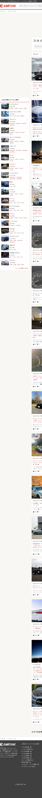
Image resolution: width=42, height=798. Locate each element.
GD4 (22, 202)
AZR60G (12, 123)
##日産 (35, 85)
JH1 (11, 257)
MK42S (17, 141)
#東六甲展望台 (37, 667)
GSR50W (24, 150)
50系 (22, 264)
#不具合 (37, 254)
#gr (34, 171)
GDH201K (12, 177)
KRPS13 (12, 132)
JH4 (21, 257)
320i (18, 210)
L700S (21, 168)
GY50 (20, 217)
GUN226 (18, 225)
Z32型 (11, 108)
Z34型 (20, 108)
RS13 (11, 134)
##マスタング (37, 586)
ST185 (11, 161)
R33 (14, 116)
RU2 (19, 233)
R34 (18, 116)
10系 (11, 264)
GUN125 (12, 225)
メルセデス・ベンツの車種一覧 (30, 764)
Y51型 (16, 217)
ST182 (11, 159)
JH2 (14, 257)
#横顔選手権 (36, 543)
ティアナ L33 (36, 664)
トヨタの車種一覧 (26, 747)
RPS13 (22, 132)
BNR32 (22, 116)
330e (22, 210)
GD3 (18, 202)
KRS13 (17, 132)
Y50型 (11, 217)
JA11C (11, 193)
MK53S (22, 141)
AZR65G (18, 123)
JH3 (18, 257)
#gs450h (35, 168)
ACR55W (18, 150)
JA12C (21, 193)
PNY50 (25, 217)
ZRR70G (24, 123)
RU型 (11, 233)
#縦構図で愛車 (37, 210)
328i (11, 210)
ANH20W (19, 240)
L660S (16, 168)
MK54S (12, 143)
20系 (11, 240)
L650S (11, 168)
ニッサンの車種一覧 (27, 749)
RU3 (22, 233)
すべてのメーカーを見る (28, 766)
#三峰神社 (36, 503)
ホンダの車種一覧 (26, 751)
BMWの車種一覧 (26, 762)
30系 (15, 240)
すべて (35, 54)
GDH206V (19, 178)
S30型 (25, 108)
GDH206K (12, 178)
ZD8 (14, 186)
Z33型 (16, 108)
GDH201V (19, 177)
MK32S (12, 141)
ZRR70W (12, 125)
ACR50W (12, 150)
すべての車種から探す (22, 268)
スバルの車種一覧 (26, 755)
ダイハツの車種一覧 (27, 760)
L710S (11, 170)
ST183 (16, 159)
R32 (11, 116)
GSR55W (12, 152)
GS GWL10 (36, 165)
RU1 (15, 233)
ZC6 (11, 186)
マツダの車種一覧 (26, 753)
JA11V (16, 193)
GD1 (11, 202)
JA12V (11, 195)
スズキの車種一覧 (26, 758)
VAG (11, 249)
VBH (14, 249)
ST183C (22, 159)
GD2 (15, 202)
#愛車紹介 (38, 628)
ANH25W (12, 242)
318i (14, 210)
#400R (35, 214)
